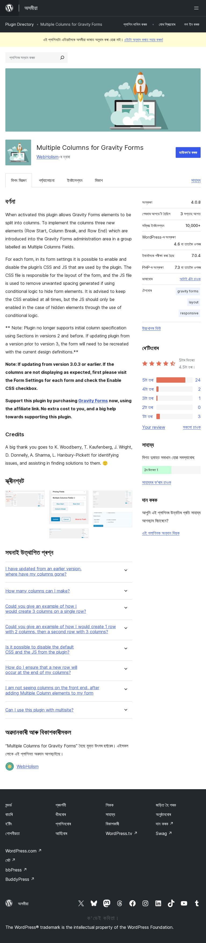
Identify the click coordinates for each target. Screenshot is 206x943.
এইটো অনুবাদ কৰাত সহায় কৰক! (143, 39)
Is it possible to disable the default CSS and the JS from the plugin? (39, 649)
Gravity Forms (93, 400)
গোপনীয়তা (12, 833)
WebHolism (47, 156)
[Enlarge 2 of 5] (81, 497)
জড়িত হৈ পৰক (166, 805)
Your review (153, 427)
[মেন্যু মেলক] (197, 8)
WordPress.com (23, 850)
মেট (10, 860)
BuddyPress (20, 879)
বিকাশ (99, 180)
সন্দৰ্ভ (8, 805)
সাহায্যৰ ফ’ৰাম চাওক (156, 482)
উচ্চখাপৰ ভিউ (151, 328)
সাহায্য (196, 180)
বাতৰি (9, 814)
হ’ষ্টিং (8, 823)
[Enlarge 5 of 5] (125, 519)
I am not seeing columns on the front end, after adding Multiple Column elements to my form (52, 690)
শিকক (109, 805)
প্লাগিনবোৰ (63, 823)
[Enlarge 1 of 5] (37, 497)
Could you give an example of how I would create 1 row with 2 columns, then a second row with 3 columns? (60, 629)
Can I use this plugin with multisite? (39, 710)
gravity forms (187, 291)
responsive (189, 313)
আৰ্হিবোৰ (61, 833)
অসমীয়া (23, 903)
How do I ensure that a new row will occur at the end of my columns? (41, 670)
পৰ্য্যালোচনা (46, 180)
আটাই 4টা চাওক (190, 279)
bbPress (16, 870)
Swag (164, 833)
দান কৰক (165, 823)
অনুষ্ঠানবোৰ (163, 814)
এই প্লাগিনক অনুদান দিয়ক (160, 533)
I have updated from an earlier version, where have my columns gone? (43, 571)
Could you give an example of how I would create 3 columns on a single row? (45, 609)
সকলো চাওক (192, 427)
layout (193, 302)
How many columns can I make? (37, 591)
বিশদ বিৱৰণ (18, 180)
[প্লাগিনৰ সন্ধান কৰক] (62, 57)
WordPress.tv (122, 833)
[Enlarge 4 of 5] (125, 497)
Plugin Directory (19, 24)
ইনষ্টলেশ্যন (74, 180)
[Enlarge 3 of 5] (81, 535)
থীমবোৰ (61, 814)
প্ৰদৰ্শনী (61, 805)
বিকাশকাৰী (112, 823)
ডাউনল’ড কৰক (188, 152)
